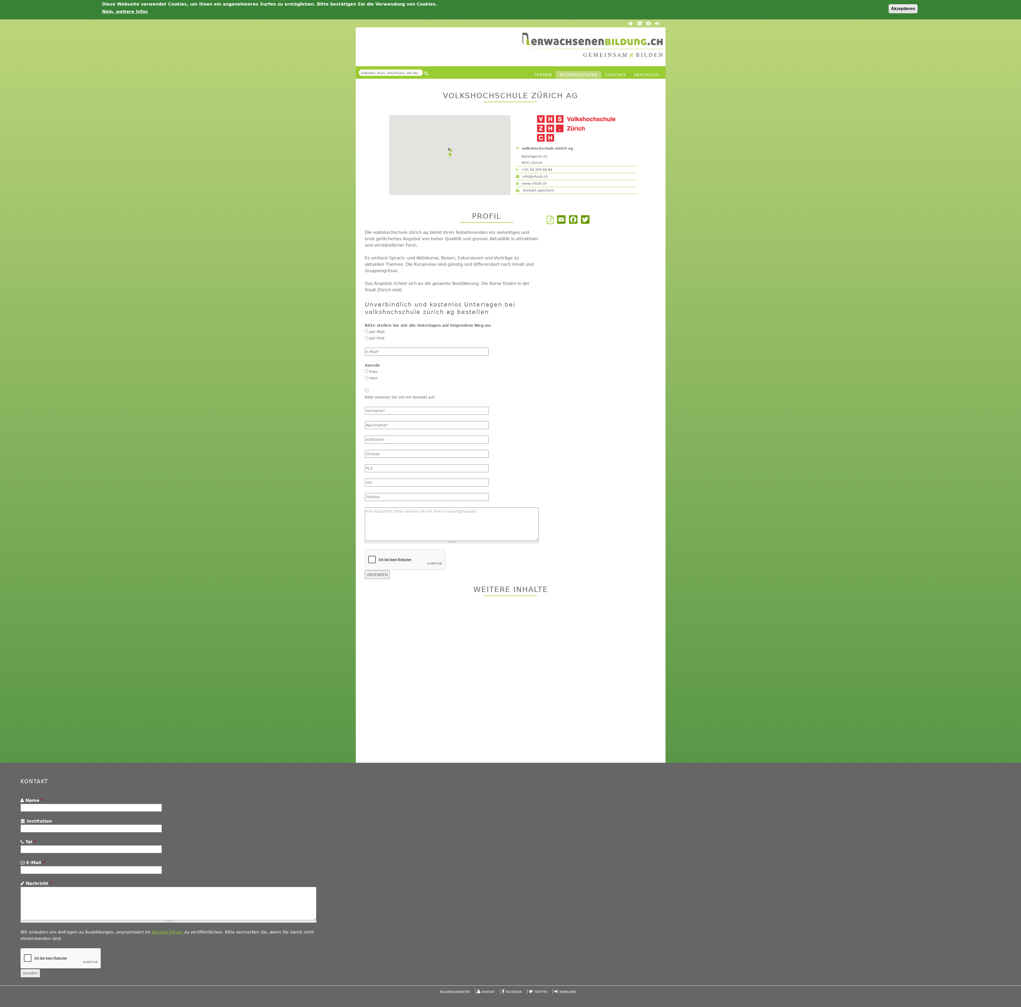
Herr (373, 378)
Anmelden (567, 992)
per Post (376, 338)
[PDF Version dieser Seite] (551, 221)
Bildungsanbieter (455, 992)
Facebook (514, 992)
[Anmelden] (657, 23)
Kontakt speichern (538, 190)
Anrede (372, 365)
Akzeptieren (903, 8)
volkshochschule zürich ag (547, 148)
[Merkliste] (640, 23)
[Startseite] (592, 45)
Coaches (615, 75)
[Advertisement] (511, 680)
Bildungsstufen (578, 75)
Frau (373, 372)
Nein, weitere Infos (125, 11)
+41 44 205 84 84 (536, 170)
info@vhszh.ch (534, 177)
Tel (30, 841)
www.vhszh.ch (534, 183)
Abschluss (646, 75)
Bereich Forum (167, 932)
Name (33, 800)
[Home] (631, 23)
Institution (38, 821)
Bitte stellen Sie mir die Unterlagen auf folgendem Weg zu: (428, 325)
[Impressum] (649, 23)
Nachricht (38, 883)
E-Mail (35, 862)
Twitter (540, 992)
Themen (543, 75)
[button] (450, 152)
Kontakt (488, 992)
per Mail (376, 332)
